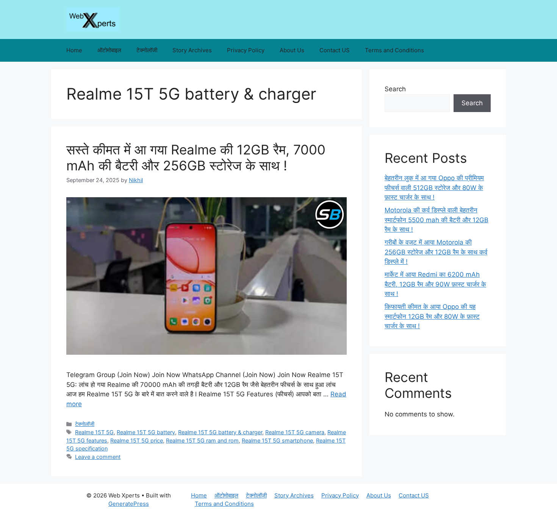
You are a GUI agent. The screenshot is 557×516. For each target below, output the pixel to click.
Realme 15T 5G (94, 432)
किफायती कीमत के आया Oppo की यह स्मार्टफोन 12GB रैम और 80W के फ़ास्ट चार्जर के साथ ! (432, 316)
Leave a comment (97, 457)
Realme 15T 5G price (136, 440)
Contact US (334, 50)
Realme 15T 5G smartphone (277, 440)
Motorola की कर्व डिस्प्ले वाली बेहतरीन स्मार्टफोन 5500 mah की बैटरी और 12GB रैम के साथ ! (436, 219)
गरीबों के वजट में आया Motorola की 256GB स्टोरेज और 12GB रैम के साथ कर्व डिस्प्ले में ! (436, 252)
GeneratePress (128, 503)
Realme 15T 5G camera (294, 432)
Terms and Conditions (394, 50)
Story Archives (192, 50)
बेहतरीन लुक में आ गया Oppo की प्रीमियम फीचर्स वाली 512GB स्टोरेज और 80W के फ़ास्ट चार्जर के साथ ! (434, 187)
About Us (292, 50)
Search (395, 89)
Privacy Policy (245, 50)
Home (74, 50)
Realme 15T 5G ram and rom (202, 440)
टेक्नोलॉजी (146, 50)
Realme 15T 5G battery (146, 432)
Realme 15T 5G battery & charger (220, 432)
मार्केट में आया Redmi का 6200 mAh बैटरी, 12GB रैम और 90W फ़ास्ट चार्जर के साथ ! (435, 284)
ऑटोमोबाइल (109, 50)
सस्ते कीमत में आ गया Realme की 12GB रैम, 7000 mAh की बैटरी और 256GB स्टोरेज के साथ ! (195, 157)
